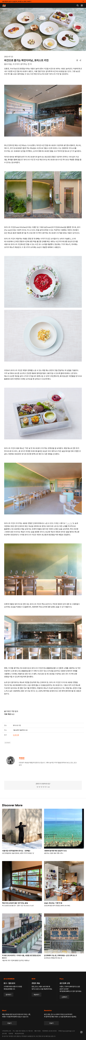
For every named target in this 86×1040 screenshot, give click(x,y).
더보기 (9, 1023)
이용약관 (10, 1033)
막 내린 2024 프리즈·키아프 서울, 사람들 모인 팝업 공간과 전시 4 (21, 956)
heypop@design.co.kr (68, 1031)
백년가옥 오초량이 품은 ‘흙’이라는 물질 (15, 903)
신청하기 (64, 997)
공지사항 (4, 1033)
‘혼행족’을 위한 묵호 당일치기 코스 (55, 851)
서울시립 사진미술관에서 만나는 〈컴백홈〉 (16, 851)
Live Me (69, 523)
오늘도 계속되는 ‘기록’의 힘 (53, 903)
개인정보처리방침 (19, 1033)
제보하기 (36, 995)
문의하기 (8, 995)
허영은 (22, 757)
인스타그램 (16, 735)
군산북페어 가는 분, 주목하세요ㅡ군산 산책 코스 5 (60, 955)
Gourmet (7, 742)
